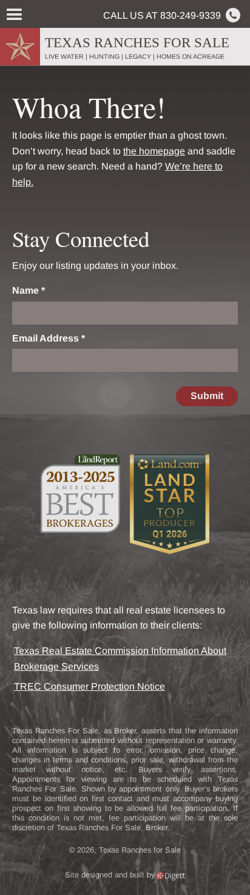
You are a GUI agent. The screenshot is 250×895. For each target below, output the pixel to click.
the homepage (154, 151)
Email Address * (48, 338)
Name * (28, 290)
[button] (13, 15)
